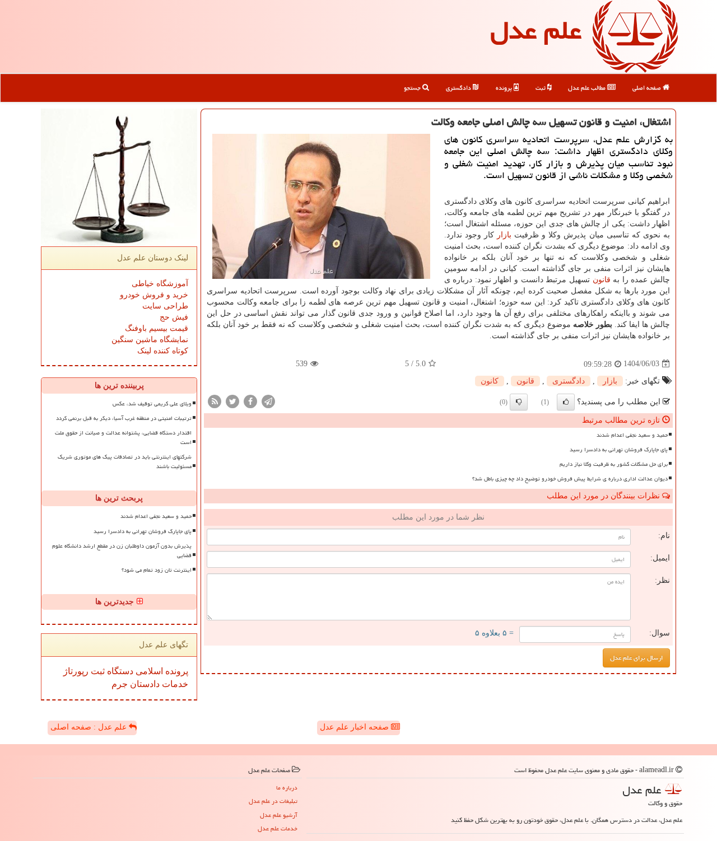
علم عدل (535, 30)
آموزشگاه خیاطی (160, 283)
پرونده (505, 88)
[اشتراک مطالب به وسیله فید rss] (214, 400)
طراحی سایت (165, 306)
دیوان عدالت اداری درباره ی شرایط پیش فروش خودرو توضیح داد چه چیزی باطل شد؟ (570, 478)
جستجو (413, 88)
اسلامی (148, 671)
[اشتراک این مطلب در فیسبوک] (250, 400)
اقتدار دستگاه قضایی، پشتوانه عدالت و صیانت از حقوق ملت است (123, 437)
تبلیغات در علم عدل (273, 801)
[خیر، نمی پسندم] (519, 402)
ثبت (541, 88)
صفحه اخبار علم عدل (355, 727)
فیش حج (174, 317)
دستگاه (119, 671)
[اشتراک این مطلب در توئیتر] (232, 400)
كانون (490, 381)
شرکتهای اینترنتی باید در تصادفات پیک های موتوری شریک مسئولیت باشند (125, 461)
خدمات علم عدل (277, 828)
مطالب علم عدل (587, 88)
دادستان (144, 684)
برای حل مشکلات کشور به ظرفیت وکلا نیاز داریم (614, 464)
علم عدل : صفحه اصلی (89, 727)
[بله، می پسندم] (566, 402)
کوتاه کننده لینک (162, 351)
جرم (119, 684)
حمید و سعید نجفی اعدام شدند (632, 435)
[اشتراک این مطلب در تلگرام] (268, 400)
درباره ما (286, 787)
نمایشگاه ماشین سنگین (149, 339)
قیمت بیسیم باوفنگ (156, 328)
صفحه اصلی (647, 88)
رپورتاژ (76, 671)
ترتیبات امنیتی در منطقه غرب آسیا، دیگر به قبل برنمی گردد (124, 418)
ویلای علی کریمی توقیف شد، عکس (152, 403)
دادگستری (459, 88)
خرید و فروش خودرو (154, 295)
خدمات (174, 684)
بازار (504, 235)
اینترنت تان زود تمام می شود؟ (157, 570)
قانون (602, 279)
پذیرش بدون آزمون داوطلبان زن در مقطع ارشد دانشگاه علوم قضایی (122, 550)
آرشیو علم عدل (278, 815)
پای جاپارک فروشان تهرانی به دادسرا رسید (619, 449)
